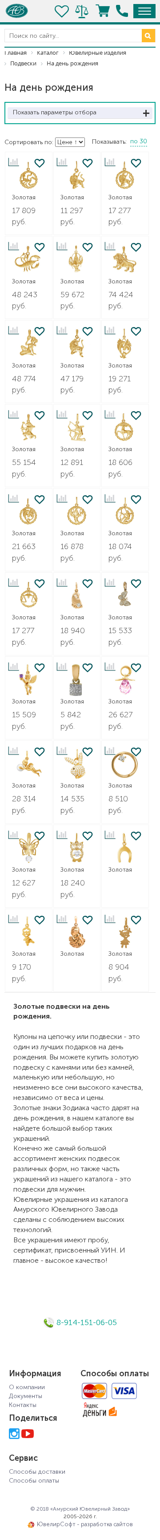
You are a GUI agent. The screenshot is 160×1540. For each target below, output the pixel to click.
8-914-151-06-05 (85, 1322)
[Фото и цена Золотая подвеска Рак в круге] (77, 512)
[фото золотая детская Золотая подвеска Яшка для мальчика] (28, 932)
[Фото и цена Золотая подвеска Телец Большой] (77, 343)
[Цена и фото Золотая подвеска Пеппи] (125, 932)
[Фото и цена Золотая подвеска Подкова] (125, 848)
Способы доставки (37, 1471)
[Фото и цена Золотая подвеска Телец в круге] (125, 175)
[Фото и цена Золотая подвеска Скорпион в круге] (28, 175)
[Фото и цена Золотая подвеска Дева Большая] (28, 343)
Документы (25, 1396)
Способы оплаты (34, 1480)
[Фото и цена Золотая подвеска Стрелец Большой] (28, 428)
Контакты (22, 1405)
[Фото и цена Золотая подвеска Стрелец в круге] (125, 512)
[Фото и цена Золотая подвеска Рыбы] (125, 343)
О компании (27, 1387)
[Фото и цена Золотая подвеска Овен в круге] (125, 428)
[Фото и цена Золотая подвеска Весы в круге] (28, 596)
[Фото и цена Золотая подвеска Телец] (77, 175)
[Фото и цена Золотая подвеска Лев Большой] (125, 259)
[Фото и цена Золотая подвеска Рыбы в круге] (28, 512)
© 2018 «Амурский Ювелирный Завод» (80, 1509)
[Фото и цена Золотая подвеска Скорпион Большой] (28, 259)
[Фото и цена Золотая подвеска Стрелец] (77, 428)
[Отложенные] (62, 11)
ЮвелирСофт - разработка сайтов (85, 1524)
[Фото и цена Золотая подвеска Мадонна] (77, 932)
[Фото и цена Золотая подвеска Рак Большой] (77, 259)
